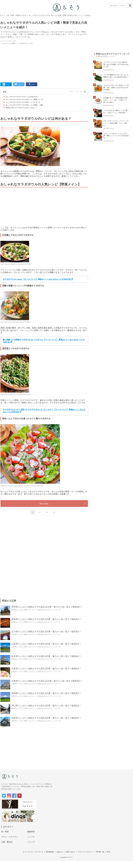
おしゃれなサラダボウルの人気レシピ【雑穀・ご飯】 (25, 105)
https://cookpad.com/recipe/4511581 (17, 264)
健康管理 (31, 832)
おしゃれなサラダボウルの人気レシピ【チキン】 (23, 102)
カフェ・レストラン (9, 837)
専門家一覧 (100, 852)
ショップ (31, 842)
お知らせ (59, 852)
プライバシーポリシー (86, 852)
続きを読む (44, 503)
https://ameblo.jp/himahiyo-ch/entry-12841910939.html (23, 486)
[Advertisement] (44, 63)
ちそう (2, 15)
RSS (108, 852)
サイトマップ (27, 852)
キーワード (39, 852)
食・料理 (10, 15)
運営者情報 (50, 852)
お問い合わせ (70, 852)
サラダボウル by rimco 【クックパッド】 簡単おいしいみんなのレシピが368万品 (37, 279)
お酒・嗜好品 (6, 842)
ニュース (31, 837)
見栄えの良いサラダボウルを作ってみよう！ (21, 108)
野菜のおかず (21, 15)
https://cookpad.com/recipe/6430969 (17, 394)
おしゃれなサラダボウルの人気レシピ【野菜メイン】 (25, 99)
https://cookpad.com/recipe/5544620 (17, 322)
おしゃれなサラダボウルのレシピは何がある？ (22, 97)
